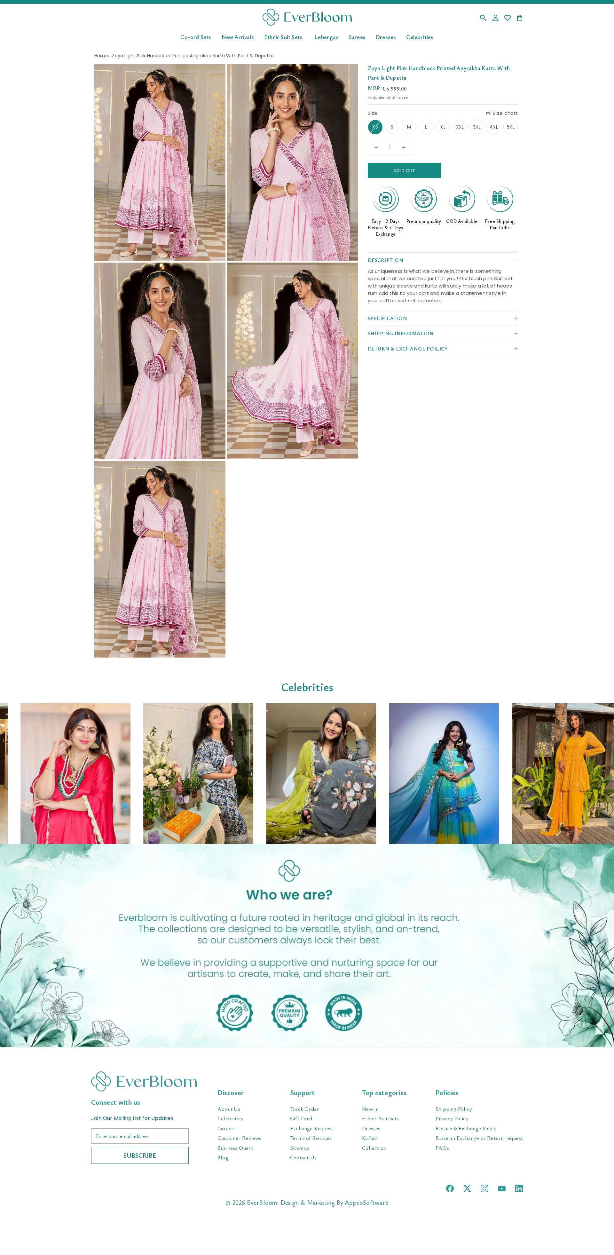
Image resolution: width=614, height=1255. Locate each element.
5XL (511, 127)
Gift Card (301, 1118)
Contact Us (303, 1157)
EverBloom (262, 1202)
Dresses (386, 36)
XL (442, 127)
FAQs (442, 1147)
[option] (61, 773)
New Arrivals (238, 36)
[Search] (483, 18)
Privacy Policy (452, 1118)
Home (101, 55)
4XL (494, 127)
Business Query (235, 1147)
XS (375, 127)
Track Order (304, 1108)
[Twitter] (467, 1188)
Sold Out (404, 171)
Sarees (357, 36)
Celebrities (419, 36)
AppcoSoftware (367, 1202)
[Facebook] (450, 1188)
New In (370, 1108)
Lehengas (326, 36)
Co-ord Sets (195, 36)
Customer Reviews (239, 1137)
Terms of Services (311, 1137)
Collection (374, 1147)
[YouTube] (502, 1188)
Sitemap (299, 1147)
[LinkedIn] (519, 1188)
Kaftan (369, 1137)
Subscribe (139, 1155)
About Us (228, 1108)
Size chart (505, 113)
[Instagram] (484, 1188)
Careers (226, 1128)
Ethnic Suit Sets (283, 36)
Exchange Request (311, 1128)
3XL (477, 127)
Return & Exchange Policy (466, 1128)
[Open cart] (519, 18)
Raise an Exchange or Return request (479, 1137)
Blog (222, 1157)
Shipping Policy (454, 1108)
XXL (460, 127)
